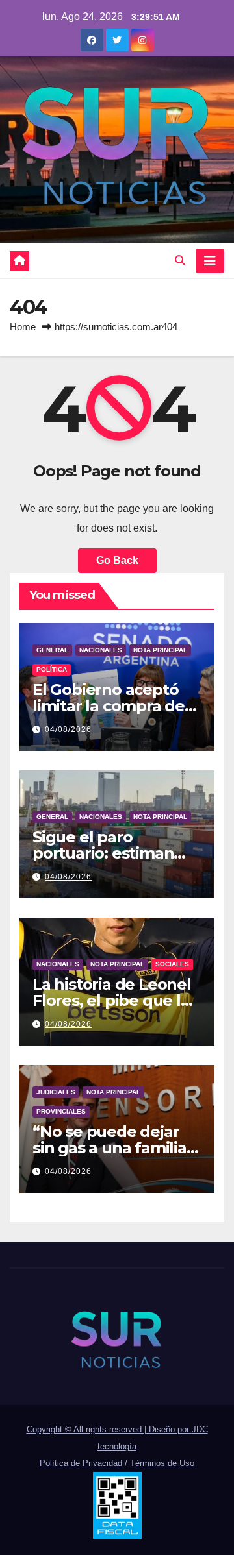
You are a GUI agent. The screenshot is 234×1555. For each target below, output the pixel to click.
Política (51, 669)
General (52, 650)
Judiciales (55, 1092)
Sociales (172, 964)
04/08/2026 (68, 729)
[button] (180, 260)
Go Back (117, 560)
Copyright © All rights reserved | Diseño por (109, 1429)
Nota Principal (160, 650)
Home (23, 326)
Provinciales (61, 1111)
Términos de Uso (162, 1463)
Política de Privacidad (81, 1463)
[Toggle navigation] (210, 261)
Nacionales (100, 650)
